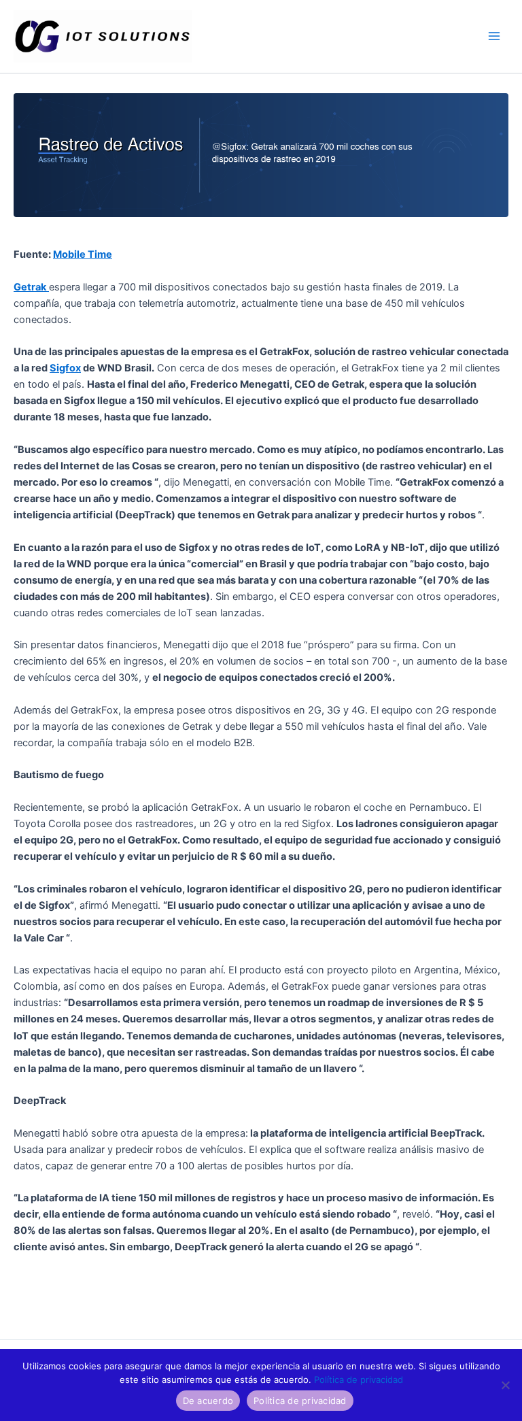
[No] (505, 1385)
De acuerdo (208, 1400)
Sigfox (65, 368)
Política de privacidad (358, 1379)
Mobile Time (82, 254)
